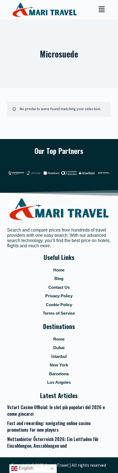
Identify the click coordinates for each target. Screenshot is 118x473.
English (25, 468)
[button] (101, 10)
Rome (58, 339)
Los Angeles (59, 382)
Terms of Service (59, 313)
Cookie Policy (59, 304)
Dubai (58, 347)
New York (59, 365)
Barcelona (59, 373)
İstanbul (59, 356)
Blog (58, 278)
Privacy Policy (58, 295)
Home (58, 270)
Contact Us (59, 287)
